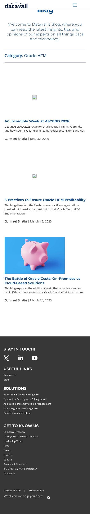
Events (7, 450)
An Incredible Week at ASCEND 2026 (37, 121)
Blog (6, 379)
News (6, 445)
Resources (9, 375)
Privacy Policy (36, 490)
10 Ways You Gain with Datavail (21, 436)
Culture (8, 459)
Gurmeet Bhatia (16, 139)
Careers (8, 454)
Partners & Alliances (14, 464)
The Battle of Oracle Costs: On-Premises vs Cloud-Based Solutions (42, 281)
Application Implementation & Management (27, 403)
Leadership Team (13, 441)
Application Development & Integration (25, 399)
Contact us (9, 473)
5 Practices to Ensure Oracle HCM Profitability (45, 200)
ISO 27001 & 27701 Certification (20, 468)
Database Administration (17, 413)
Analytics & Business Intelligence (21, 394)
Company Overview (14, 431)
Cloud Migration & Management (21, 408)
